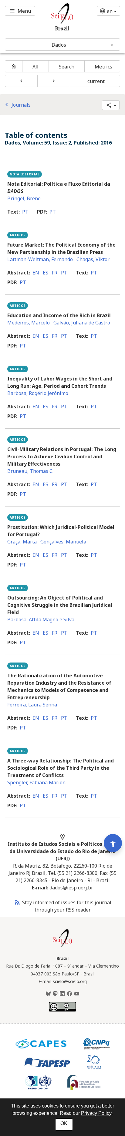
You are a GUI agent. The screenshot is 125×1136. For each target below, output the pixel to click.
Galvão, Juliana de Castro (81, 322)
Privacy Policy (96, 1113)
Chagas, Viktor (93, 259)
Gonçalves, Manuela (63, 541)
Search (67, 66)
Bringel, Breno (24, 198)
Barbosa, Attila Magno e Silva (40, 619)
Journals (17, 104)
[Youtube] (76, 994)
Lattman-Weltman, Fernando (40, 259)
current (96, 81)
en (35, 272)
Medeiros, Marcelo (28, 322)
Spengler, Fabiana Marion (36, 782)
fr (54, 272)
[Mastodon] (55, 994)
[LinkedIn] (62, 994)
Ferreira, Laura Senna (32, 704)
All (35, 66)
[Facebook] (69, 994)
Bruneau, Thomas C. (30, 471)
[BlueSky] (48, 994)
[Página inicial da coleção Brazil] (62, 946)
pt (25, 211)
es (45, 272)
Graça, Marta (22, 541)
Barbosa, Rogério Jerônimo (37, 393)
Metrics (103, 66)
